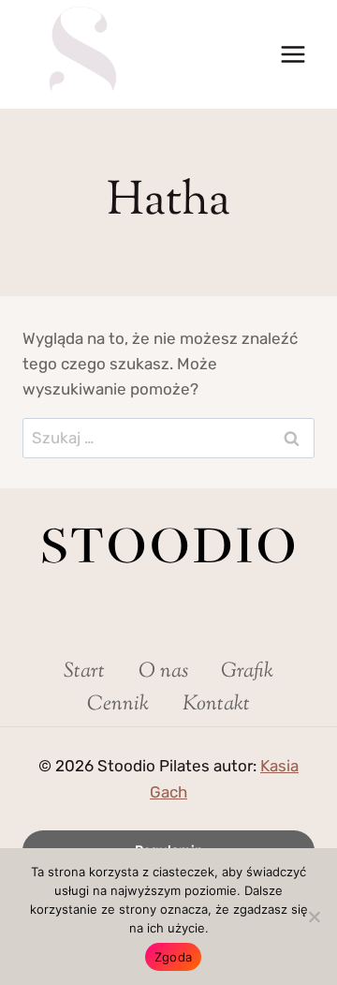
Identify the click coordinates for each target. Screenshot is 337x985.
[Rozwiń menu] (293, 54)
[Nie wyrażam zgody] (313, 916)
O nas (163, 672)
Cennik (118, 705)
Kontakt (216, 705)
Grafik (247, 672)
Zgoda (173, 956)
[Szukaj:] (168, 437)
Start (84, 672)
